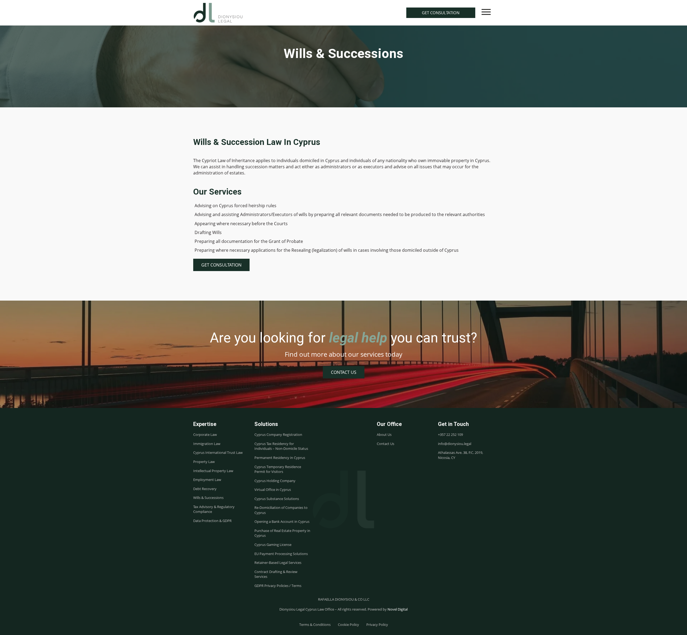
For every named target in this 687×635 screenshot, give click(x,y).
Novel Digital (398, 609)
